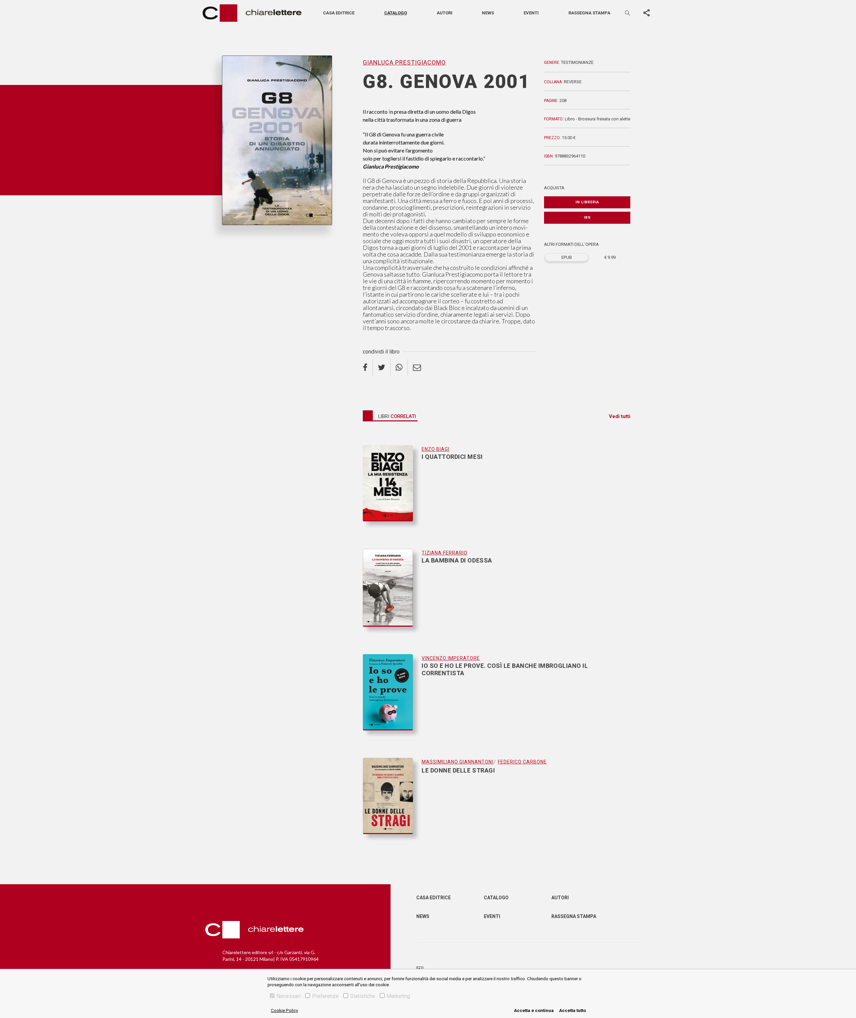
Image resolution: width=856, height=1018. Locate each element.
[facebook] (368, 367)
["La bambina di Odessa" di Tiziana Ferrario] (392, 594)
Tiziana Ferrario (444, 552)
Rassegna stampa (589, 12)
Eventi (531, 12)
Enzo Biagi (435, 449)
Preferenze (325, 996)
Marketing (398, 996)
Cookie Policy (284, 1010)
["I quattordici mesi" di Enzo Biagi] (392, 490)
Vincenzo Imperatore (451, 658)
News (488, 12)
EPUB (566, 257)
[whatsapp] (399, 367)
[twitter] (382, 367)
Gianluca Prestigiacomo (250, 236)
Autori (444, 12)
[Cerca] (628, 12)
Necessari (289, 996)
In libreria (587, 202)
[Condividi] (646, 13)
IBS (587, 217)
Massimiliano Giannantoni (457, 762)
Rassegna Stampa (573, 916)
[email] (417, 367)
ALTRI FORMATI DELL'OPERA (571, 244)
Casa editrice (338, 12)
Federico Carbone (522, 762)
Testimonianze (577, 62)
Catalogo (395, 12)
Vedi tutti (619, 416)
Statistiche (362, 996)
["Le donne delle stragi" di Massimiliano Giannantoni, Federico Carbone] (392, 796)
